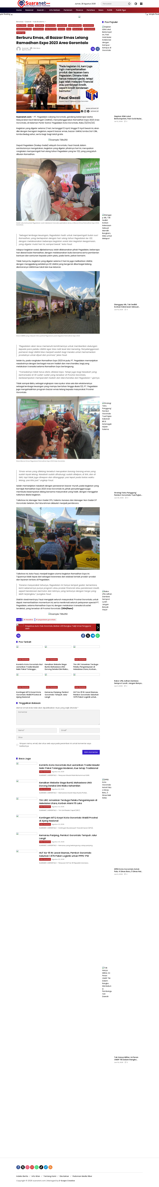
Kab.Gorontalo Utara (24, 29)
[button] (129, 4)
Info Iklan (36, 1176)
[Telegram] (93, 636)
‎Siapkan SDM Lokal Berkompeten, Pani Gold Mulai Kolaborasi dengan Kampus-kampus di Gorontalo (127, 117)
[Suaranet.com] (41, 3)
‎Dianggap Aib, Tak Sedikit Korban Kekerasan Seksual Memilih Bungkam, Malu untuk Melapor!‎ (127, 305)
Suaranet (25, 48)
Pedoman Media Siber (82, 1176)
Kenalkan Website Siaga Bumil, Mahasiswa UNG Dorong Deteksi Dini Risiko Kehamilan (56, 667)
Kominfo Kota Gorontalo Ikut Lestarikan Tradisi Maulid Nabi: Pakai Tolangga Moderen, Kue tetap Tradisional (29, 667)
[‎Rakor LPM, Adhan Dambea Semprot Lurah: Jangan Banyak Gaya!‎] (107, 683)
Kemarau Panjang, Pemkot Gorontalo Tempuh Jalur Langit (57, 694)
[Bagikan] (98, 49)
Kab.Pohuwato (38, 29)
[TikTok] (41, 1167)
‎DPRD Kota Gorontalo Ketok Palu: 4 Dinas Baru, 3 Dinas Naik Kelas (128, 870)
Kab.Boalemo (61, 25)
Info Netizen (39, 25)
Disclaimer (64, 1176)
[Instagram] (27, 1167)
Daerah (30, 25)
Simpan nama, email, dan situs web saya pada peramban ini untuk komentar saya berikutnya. (55, 744)
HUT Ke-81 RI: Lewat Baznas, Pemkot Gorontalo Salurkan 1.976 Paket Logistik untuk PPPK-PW (86, 694)
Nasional (61, 29)
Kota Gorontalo (50, 29)
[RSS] (50, 1167)
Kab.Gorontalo (88, 25)
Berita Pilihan (21, 25)
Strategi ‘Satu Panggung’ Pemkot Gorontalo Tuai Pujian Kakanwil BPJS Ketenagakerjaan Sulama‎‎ (127, 494)
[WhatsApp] (98, 636)
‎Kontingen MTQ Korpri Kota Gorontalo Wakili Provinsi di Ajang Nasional (28, 694)
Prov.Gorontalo (89, 29)
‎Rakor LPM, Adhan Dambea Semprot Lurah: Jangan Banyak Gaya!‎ (128, 682)
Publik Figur (21, 33)
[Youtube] (32, 1167)
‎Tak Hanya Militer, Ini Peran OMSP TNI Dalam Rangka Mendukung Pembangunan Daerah (126, 1058)
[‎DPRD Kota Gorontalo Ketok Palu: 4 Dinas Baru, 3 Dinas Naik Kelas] (107, 871)
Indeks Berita (22, 1176)
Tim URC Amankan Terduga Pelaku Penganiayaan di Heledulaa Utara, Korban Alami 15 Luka (85, 667)
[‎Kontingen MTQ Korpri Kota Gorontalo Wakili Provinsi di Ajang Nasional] (29, 681)
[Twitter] (88, 636)
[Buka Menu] (141, 3)
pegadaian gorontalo (47, 619)
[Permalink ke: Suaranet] (19, 49)
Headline (29, 619)
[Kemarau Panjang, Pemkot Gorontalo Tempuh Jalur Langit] (58, 681)
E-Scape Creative (67, 1180)
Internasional (50, 25)
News (69, 29)
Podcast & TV (77, 29)
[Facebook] (83, 636)
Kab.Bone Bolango (75, 25)
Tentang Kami (49, 1176)
